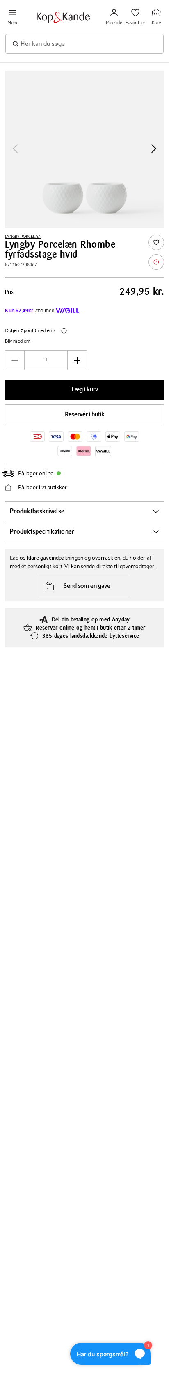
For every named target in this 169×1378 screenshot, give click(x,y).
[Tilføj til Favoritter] (156, 242)
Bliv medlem (17, 341)
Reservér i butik (85, 414)
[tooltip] (156, 262)
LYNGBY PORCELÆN (23, 236)
